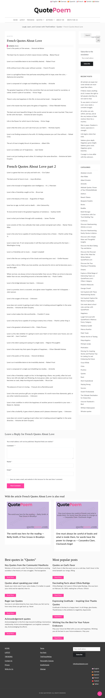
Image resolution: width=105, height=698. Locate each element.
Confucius (84, 221)
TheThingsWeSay (46, 656)
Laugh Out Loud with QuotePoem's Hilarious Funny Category (88, 319)
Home (15, 20)
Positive (83, 370)
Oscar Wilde (85, 362)
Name (9, 462)
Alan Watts (84, 176)
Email (9, 470)
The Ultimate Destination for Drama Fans (89, 397)
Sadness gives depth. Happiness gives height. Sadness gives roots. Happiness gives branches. (89, 146)
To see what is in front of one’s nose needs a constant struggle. (89, 105)
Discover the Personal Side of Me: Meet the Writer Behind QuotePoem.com (88, 256)
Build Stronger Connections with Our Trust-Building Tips (88, 214)
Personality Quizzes (47, 661)
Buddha (83, 208)
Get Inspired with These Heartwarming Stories (89, 293)
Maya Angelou (85, 340)
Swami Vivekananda (87, 392)
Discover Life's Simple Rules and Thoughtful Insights (88, 239)
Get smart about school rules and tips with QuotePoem (88, 307)
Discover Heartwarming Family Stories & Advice (89, 232)
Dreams (83, 269)
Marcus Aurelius (86, 329)
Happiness (84, 313)
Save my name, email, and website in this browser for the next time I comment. (36, 479)
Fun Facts (43, 652)
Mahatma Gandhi (86, 326)
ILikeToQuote (44, 665)
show (17, 46)
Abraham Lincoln (86, 173)
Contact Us (8, 661)
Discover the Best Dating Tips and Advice (89, 247)
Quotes (40, 20)
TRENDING (30, 20)
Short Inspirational (87, 381)
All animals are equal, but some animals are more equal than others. (89, 84)
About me (60, 20)
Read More (10, 577)
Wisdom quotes (86, 411)
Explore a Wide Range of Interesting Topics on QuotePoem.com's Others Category (89, 277)
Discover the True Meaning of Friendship (88, 265)
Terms (42, 648)
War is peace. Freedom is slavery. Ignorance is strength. (89, 128)
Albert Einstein (86, 180)
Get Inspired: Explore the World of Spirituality (89, 299)
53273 (93, 37)
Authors (49, 20)
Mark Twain (85, 333)
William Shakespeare (88, 408)
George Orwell (86, 288)
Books (83, 204)
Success (83, 388)
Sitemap (43, 669)
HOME (7, 648)
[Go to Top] (99, 693)
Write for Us (72, 20)
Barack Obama (85, 197)
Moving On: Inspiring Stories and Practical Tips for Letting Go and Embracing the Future (89, 355)
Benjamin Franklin (87, 201)
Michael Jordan (86, 344)
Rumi (82, 377)
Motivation (84, 347)
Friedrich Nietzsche (87, 285)
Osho (82, 366)
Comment (10, 446)
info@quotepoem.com (80, 664)
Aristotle (84, 184)
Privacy (7, 665)
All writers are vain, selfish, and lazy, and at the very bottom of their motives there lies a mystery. (89, 116)
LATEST (22, 20)
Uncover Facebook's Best (87, 403)
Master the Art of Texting (89, 336)
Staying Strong (85, 384)
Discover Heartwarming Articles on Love (89, 226)
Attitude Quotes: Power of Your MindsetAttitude (89, 189)
